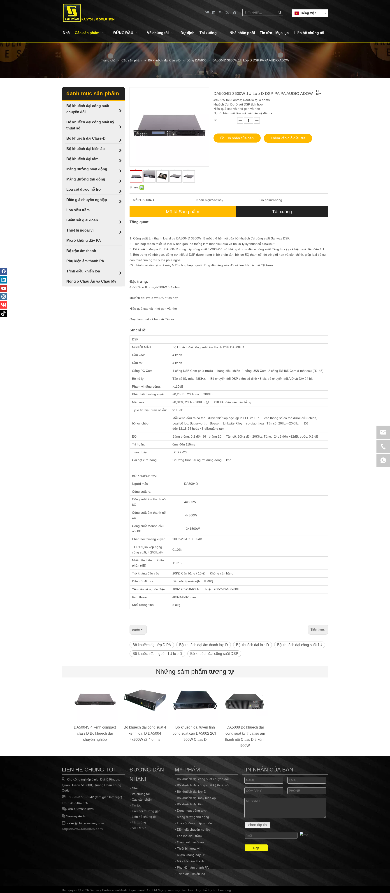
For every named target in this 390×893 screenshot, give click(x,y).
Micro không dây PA (191, 855)
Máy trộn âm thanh (190, 861)
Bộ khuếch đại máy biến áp (196, 798)
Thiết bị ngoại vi (188, 848)
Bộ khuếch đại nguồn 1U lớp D (157, 654)
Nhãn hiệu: (204, 200)
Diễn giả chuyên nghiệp (194, 829)
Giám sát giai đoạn (190, 842)
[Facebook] (235, 12)
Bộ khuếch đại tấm (190, 804)
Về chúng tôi (141, 794)
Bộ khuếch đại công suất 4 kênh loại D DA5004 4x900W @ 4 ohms (145, 733)
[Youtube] (3, 288)
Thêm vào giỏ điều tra (288, 138)
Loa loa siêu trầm (189, 836)
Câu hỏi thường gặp (146, 811)
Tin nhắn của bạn (240, 138)
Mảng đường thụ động (193, 817)
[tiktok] (3, 313)
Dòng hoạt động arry (192, 810)
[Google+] (221, 12)
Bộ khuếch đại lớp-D (191, 791)
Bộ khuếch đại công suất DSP (214, 654)
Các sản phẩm (142, 799)
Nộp (256, 848)
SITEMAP (139, 828)
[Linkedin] (214, 12)
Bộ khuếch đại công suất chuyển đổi (203, 779)
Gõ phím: (266, 200)
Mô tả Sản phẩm (182, 211)
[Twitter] (228, 12)
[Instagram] (3, 296)
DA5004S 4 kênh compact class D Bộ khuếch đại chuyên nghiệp (95, 733)
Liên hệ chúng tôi (144, 816)
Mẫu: (136, 200)
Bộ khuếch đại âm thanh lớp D (203, 645)
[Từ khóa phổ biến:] (279, 12)
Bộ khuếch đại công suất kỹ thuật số (203, 785)
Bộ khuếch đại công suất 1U (299, 645)
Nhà (135, 788)
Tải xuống (282, 211)
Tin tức (137, 805)
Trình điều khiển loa (191, 874)
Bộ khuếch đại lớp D (252, 645)
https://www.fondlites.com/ (82, 829)
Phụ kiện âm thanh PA (193, 867)
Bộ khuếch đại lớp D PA (151, 645)
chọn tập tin (257, 825)
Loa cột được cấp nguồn (194, 823)
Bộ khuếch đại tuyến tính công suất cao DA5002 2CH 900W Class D (195, 733)
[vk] (207, 12)
